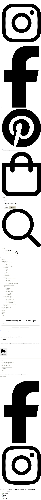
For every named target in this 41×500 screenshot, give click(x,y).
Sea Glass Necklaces (10, 281)
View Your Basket (15, 327)
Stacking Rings (9, 294)
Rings (5, 286)
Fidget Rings (8, 288)
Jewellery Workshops (6, 307)
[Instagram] (21, 44)
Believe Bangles (9, 266)
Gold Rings (8, 289)
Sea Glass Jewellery (8, 296)
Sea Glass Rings (9, 302)
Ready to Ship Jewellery (9, 285)
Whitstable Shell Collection (10, 304)
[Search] (17, 252)
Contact (3, 312)
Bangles (7, 264)
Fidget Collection (8, 273)
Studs (7, 272)
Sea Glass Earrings (10, 299)
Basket (6, 207)
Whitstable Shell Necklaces (12, 283)
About (3, 310)
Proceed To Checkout (24, 327)
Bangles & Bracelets (8, 262)
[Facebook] (21, 107)
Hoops (7, 270)
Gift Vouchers (7, 305)
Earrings (6, 267)
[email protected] (3, 376)
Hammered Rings (10, 291)
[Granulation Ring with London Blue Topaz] (1, 334)
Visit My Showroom (6, 308)
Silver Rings (8, 293)
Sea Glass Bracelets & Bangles (12, 297)
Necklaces (6, 277)
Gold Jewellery (7, 275)
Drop (7, 269)
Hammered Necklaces (10, 278)
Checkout (12, 207)
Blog (3, 313)
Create (8, 491)
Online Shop (5, 261)
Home (3, 259)
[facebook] (21, 442)
